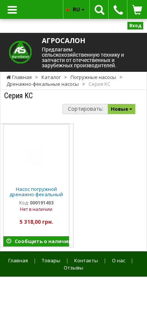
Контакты (86, 260)
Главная (18, 260)
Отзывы (73, 267)
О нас (118, 260)
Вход (135, 25)
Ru (77, 9)
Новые (120, 108)
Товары (51, 260)
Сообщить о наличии (40, 241)
